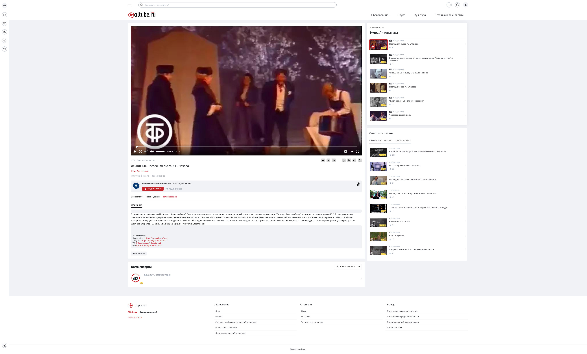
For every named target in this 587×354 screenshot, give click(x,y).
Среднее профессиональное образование (236, 322)
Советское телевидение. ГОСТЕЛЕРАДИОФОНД (166, 183)
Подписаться (154, 189)
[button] (380, 15)
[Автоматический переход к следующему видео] (323, 160)
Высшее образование (226, 327)
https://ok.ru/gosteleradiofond (149, 245)
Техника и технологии (312, 322)
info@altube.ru (135, 317)
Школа (218, 316)
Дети (217, 311)
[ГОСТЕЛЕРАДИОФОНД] (358, 184)
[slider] (160, 151)
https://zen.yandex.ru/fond (156, 238)
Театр (146, 176)
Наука (304, 311)
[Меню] (4, 5)
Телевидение (158, 176)
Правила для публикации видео (403, 322)
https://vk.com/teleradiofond (148, 243)
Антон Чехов (139, 253)
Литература (140, 171)
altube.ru (301, 349)
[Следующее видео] (334, 160)
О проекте (140, 305)
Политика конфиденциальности (403, 316)
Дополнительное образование (230, 333)
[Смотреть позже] (344, 160)
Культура (135, 176)
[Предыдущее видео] (328, 160)
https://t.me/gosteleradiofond (154, 240)
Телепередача (170, 196)
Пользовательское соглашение (402, 311)
